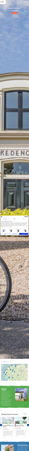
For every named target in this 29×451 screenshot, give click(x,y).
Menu (28, 1)
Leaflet (23, 380)
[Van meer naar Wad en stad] (15, 365)
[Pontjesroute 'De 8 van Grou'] (12, 371)
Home (3, 2)
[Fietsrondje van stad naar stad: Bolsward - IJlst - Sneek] (6, 372)
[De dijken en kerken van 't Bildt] (9, 367)
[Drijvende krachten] (14, 371)
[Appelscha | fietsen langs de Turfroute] (17, 375)
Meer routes (25, 414)
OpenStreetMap (26, 380)
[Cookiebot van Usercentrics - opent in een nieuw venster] (25, 216)
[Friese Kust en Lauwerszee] (15, 366)
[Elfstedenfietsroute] (10, 369)
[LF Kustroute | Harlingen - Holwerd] (5, 370)
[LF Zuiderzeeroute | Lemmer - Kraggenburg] (9, 377)
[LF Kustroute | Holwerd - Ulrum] (11, 365)
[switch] (11, 231)
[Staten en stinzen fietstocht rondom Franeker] (6, 369)
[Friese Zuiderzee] (4, 372)
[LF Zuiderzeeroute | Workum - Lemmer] (5, 374)
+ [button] (2, 364)
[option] (20, 426)
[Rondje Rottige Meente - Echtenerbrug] (12, 377)
